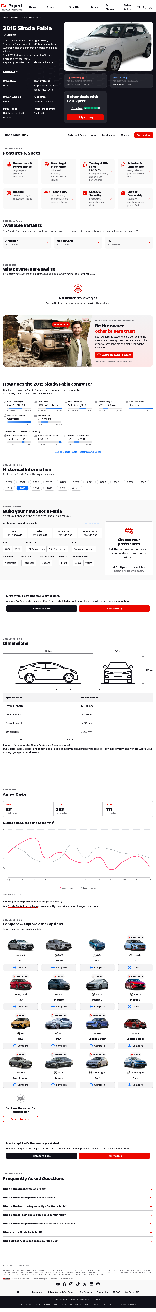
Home (5, 17)
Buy (93, 7)
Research (52, 7)
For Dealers (86, 1292)
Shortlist (74, 7)
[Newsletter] (138, 7)
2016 (9, 488)
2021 (89, 482)
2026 (23, 482)
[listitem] (76, 488)
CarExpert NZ (132, 1292)
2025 (36, 482)
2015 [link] (38, 17)
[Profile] (150, 7)
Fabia (31, 17)
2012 (63, 488)
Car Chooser (111, 7)
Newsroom (37, 1292)
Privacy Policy (61, 1299)
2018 (130, 482)
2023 (63, 482)
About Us (22, 1292)
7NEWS (116, 1292)
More (124, 135)
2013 (49, 488)
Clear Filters (94, 523)
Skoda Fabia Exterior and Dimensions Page (33, 748)
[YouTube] (58, 1284)
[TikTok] (78, 1284)
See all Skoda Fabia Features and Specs (78, 451)
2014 (36, 488)
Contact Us (102, 1292)
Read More (9, 71)
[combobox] (26, 135)
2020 (103, 482)
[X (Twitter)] (85, 1284)
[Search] (144, 7)
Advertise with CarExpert (61, 1292)
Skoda (24, 17)
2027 (9, 482)
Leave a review (125, 84)
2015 (22, 488)
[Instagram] (71, 1284)
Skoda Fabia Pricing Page (23, 906)
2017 (143, 482)
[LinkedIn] (91, 1284)
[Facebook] (64, 1284)
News (32, 7)
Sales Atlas (127, 7)
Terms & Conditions (80, 1299)
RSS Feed (96, 1299)
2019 (116, 482)
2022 (76, 482)
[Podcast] (98, 1284)
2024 (49, 482)
